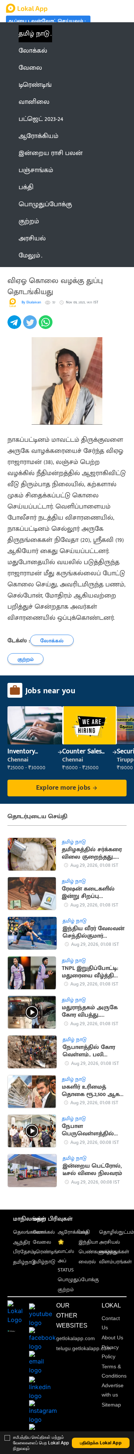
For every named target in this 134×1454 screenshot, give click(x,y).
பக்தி (84, 1232)
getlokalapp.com (75, 1338)
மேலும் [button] (29, 255)
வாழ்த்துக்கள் (114, 1251)
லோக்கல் (44, 1232)
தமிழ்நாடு (24, 1262)
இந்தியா (88, 1242)
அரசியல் (109, 1242)
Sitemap (111, 1405)
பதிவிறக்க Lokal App (101, 1442)
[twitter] (31, 326)
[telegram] (15, 326)
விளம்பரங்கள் (115, 1261)
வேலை (42, 1242)
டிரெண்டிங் (45, 1251)
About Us (112, 1337)
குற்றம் (66, 1289)
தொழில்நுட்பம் (116, 1232)
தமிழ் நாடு (34, 33)
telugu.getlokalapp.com (83, 1348)
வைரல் (87, 1261)
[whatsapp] (46, 326)
